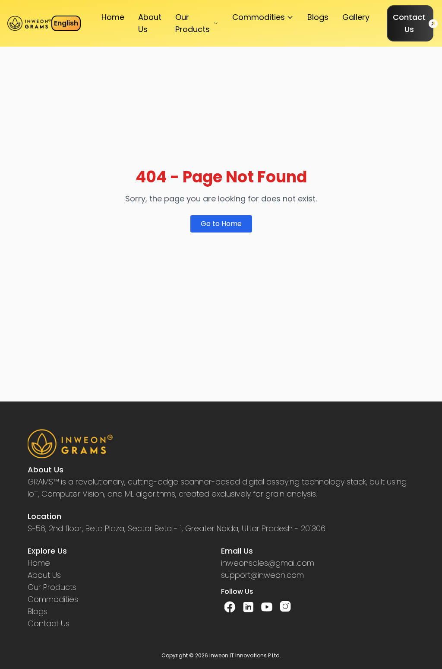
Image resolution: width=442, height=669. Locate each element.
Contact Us (409, 23)
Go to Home (221, 224)
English (66, 23)
